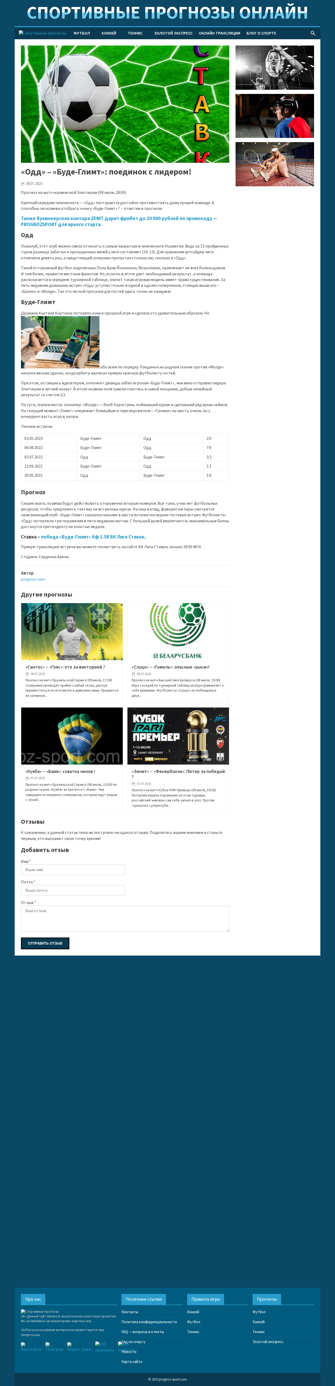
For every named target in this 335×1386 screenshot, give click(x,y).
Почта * (28, 882)
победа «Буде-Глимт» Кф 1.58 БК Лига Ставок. (93, 537)
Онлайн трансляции (219, 33)
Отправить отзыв (45, 943)
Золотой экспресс (173, 33)
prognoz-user (33, 579)
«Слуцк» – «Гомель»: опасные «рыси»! (171, 667)
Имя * (26, 862)
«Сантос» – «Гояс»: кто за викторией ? (65, 667)
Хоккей (109, 33)
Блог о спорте (261, 33)
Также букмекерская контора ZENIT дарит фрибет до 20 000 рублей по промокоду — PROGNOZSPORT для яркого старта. (119, 221)
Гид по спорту (133, 1342)
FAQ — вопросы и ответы (142, 1332)
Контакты (129, 1312)
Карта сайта (131, 1362)
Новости (128, 1352)
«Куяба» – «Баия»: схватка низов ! (60, 772)
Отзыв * (28, 903)
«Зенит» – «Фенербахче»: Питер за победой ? (178, 774)
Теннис (135, 33)
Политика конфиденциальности (149, 1322)
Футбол (82, 33)
